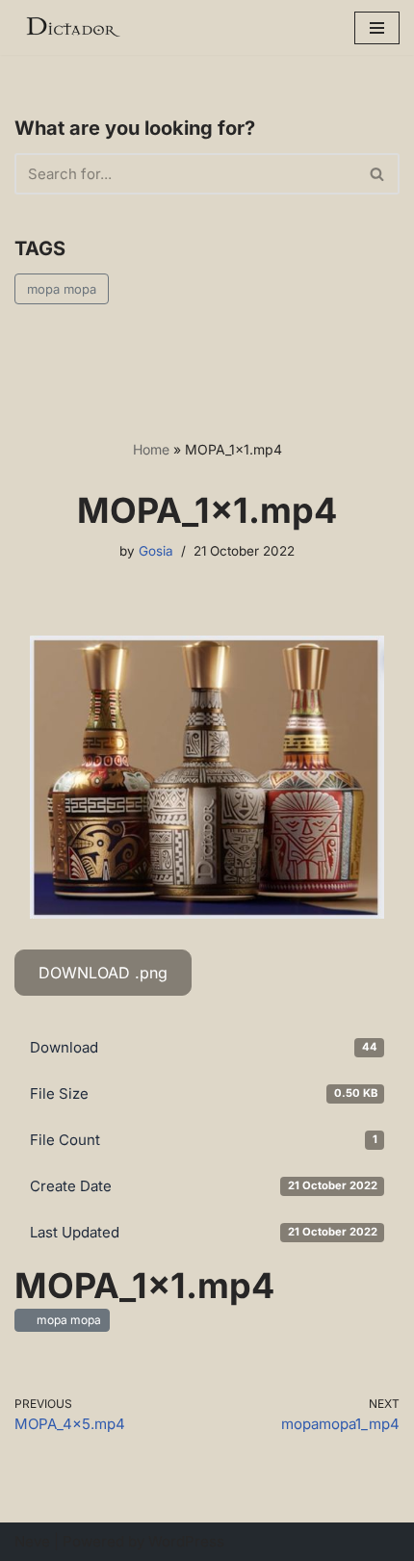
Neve (32, 1541)
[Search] (378, 174)
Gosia (156, 551)
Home (151, 449)
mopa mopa (61, 289)
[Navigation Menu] (377, 28)
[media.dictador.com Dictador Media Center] (72, 27)
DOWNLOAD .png (103, 972)
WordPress (186, 1541)
